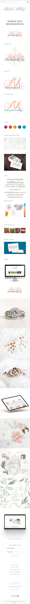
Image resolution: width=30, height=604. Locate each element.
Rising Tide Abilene (15, 571)
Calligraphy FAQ (15, 574)
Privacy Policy (15, 565)
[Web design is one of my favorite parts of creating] (15, 523)
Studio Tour (15, 567)
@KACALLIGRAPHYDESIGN (15, 539)
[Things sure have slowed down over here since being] (15, 373)
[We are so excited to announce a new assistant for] (15, 463)
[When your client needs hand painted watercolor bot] (15, 493)
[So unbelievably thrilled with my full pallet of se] (15, 343)
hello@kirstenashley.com (15, 586)
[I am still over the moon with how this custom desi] (15, 433)
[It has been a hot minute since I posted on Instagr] (15, 313)
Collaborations (15, 569)
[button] (2, 1)
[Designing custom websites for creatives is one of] (15, 403)
